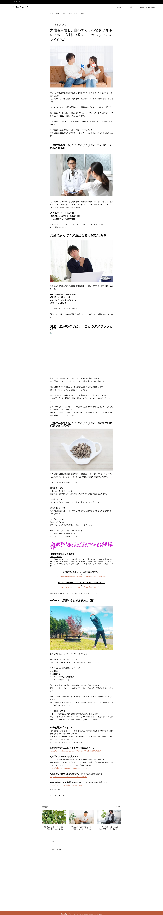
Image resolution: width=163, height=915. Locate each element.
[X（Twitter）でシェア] (55, 795)
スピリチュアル (73, 14)
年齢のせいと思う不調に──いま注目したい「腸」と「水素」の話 (81, 828)
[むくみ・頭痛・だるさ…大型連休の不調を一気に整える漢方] (109, 817)
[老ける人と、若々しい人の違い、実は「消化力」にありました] (54, 817)
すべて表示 (118, 807)
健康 (51, 14)
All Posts (44, 14)
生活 (57, 14)
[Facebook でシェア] (51, 795)
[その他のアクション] (112, 25)
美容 (63, 14)
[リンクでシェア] (63, 795)
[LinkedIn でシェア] (59, 795)
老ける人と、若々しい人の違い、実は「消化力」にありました (54, 828)
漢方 (82, 14)
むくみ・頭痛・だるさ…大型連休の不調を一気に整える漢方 (109, 828)
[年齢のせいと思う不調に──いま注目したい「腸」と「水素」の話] (81, 817)
